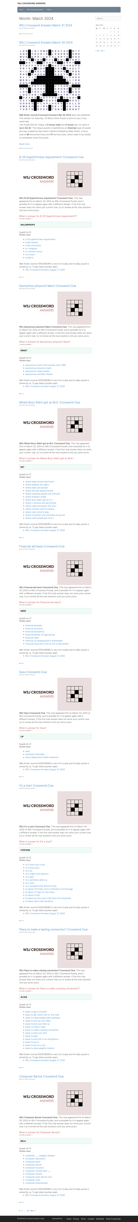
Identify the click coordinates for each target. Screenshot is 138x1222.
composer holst (32, 1180)
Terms (83, 1219)
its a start (29, 883)
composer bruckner (34, 1167)
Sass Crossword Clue (33, 672)
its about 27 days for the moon (40, 892)
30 (28, 1211)
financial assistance (34, 631)
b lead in (29, 257)
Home (21, 10)
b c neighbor (31, 248)
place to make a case (35, 1027)
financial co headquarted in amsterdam (44, 640)
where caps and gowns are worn (40, 506)
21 (107, 42)
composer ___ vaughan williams (40, 1155)
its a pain (29, 877)
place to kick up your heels (38, 1021)
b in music (30, 254)
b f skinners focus (33, 251)
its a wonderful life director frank (41, 886)
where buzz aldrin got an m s (39, 500)
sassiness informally (34, 754)
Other (49, 10)
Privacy (76, 1219)
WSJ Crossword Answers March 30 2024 (46, 42)
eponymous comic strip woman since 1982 (45, 365)
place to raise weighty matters (39, 1048)
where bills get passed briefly (39, 490)
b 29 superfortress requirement (40, 239)
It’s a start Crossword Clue (36, 785)
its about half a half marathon (39, 901)
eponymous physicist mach (38, 368)
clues (22, 277)
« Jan (97, 51)
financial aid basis (33, 625)
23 (115, 42)
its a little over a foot (35, 864)
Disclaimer (100, 1219)
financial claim (32, 637)
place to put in (32, 1042)
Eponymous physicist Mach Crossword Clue (47, 285)
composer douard (33, 1174)
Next (33, 1211)
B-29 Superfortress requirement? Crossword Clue (51, 157)
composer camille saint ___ (38, 1171)
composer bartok (33, 1164)
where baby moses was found (39, 481)
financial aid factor (34, 628)
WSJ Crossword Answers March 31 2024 (45, 25)
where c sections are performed (40, 503)
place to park (31, 1036)
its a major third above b (36, 874)
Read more (24, 144)
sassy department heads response (41, 757)
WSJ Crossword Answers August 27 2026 (45, 269)
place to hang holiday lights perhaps (42, 1018)
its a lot (28, 871)
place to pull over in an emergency (41, 1039)
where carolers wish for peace (39, 509)
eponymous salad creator (37, 371)
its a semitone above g (36, 880)
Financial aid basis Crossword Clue (41, 546)
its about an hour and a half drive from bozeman (48, 898)
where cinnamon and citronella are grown (45, 515)
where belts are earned (36, 487)
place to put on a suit (35, 1045)
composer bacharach (35, 1158)
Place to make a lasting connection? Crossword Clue (53, 929)
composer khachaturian (36, 1183)
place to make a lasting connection (42, 1030)
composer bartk (32, 1161)
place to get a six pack (36, 1011)
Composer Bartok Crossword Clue (41, 1076)
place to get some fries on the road (42, 1015)
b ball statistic (31, 242)
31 (118, 46)
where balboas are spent (37, 484)
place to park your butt (36, 1033)
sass (27, 751)
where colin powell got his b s (39, 518)
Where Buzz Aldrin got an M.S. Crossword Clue (49, 402)
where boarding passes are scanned (42, 493)
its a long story (32, 868)
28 (107, 46)
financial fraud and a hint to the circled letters (47, 644)
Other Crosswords (113, 1219)
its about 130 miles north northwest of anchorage (49, 889)
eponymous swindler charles (39, 374)
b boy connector (33, 245)
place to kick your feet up (37, 1024)
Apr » (103, 51)
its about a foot (32, 895)
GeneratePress (57, 1218)
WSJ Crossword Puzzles (35, 10)
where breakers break (35, 497)
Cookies (91, 1219)
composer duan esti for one (38, 1177)
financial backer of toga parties (40, 634)
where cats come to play (37, 512)
